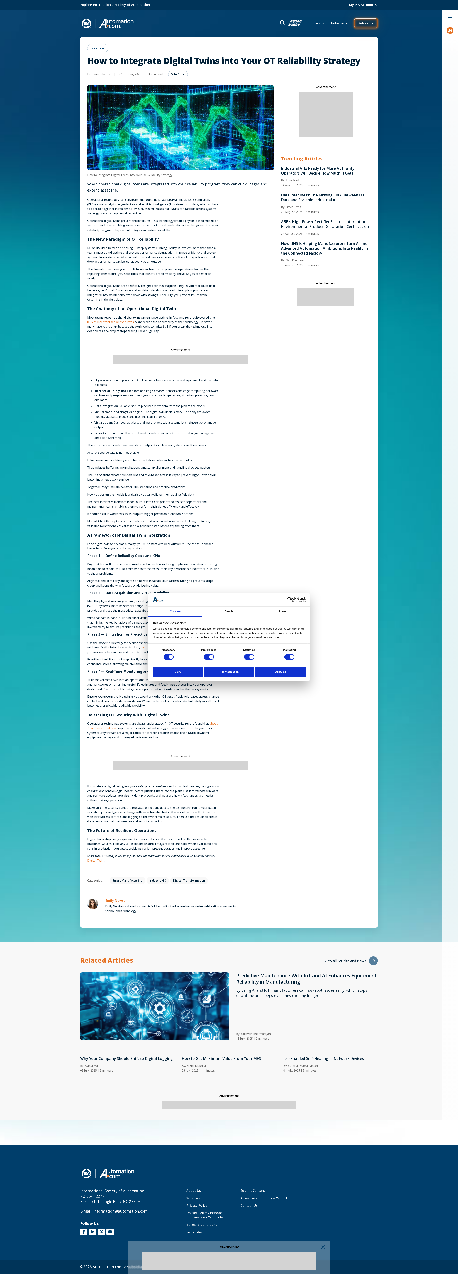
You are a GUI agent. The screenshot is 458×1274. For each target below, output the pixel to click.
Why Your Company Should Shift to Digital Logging (126, 1058)
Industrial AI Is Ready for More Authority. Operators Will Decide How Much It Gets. (318, 171)
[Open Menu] (450, 17)
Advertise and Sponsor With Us (264, 1198)
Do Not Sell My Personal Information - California (204, 1215)
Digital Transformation (189, 880)
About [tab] (283, 611)
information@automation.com (120, 1211)
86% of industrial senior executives (110, 322)
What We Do (196, 1198)
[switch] (209, 657)
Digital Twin (95, 860)
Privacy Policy (196, 1205)
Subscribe (366, 23)
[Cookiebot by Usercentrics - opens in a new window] (290, 599)
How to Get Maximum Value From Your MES (221, 1058)
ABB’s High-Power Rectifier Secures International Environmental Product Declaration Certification (325, 224)
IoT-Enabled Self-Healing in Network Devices (323, 1058)
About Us (193, 1190)
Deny (177, 671)
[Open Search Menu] (290, 23)
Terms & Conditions (201, 1224)
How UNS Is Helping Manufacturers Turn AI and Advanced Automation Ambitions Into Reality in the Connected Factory (324, 248)
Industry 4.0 (158, 880)
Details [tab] (229, 611)
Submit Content (252, 1190)
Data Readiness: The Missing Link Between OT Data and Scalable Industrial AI (322, 197)
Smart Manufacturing (127, 880)
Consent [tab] (175, 611)
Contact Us (249, 1205)
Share (175, 74)
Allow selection (229, 671)
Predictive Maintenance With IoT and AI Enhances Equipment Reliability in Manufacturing (306, 978)
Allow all (280, 671)
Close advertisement (323, 1247)
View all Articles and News (345, 961)
